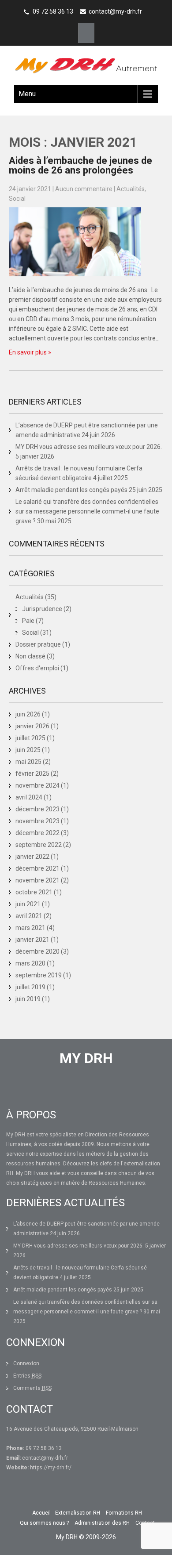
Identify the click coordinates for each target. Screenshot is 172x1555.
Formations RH (124, 1513)
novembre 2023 (37, 821)
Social (17, 198)
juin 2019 (28, 998)
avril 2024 (28, 797)
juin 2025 (28, 749)
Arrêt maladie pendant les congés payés (71, 489)
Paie (28, 620)
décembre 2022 (37, 832)
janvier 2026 (32, 726)
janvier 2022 (32, 856)
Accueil (41, 1513)
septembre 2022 (38, 844)
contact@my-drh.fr (115, 11)
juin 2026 (28, 714)
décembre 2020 (37, 951)
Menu (27, 94)
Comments (32, 1388)
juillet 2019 (30, 987)
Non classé (30, 656)
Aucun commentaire (83, 188)
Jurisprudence (42, 608)
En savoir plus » (30, 352)
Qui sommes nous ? (44, 1523)
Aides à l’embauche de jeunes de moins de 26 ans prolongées (80, 165)
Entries (27, 1376)
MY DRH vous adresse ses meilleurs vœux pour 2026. (88, 446)
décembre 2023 (37, 809)
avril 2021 (28, 915)
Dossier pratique (38, 644)
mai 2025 (28, 761)
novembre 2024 (37, 785)
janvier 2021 (32, 939)
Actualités (130, 188)
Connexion (26, 1363)
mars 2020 (30, 963)
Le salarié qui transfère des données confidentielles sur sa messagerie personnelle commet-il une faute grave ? (87, 511)
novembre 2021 (37, 880)
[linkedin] (86, 33)
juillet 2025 (30, 737)
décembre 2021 (37, 868)
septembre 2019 (38, 975)
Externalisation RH (77, 1513)
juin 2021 (28, 904)
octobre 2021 (33, 892)
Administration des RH (102, 1523)
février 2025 (32, 773)
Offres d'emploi (37, 668)
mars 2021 (30, 927)
